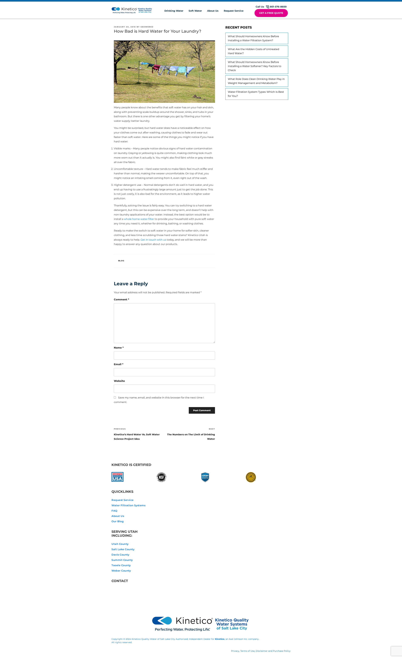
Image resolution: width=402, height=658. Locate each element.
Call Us (271, 6)
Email (118, 364)
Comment (121, 299)
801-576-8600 (125, 589)
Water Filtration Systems (128, 505)
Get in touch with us (153, 239)
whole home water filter (139, 219)
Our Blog (117, 521)
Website (119, 380)
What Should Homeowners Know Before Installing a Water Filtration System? (253, 38)
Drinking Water (173, 10)
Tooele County (121, 565)
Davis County (120, 554)
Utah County (120, 544)
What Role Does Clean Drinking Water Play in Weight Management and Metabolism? (256, 81)
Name (119, 347)
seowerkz (147, 27)
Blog (121, 261)
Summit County (122, 560)
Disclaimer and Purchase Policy (273, 651)
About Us (212, 10)
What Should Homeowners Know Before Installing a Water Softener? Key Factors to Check (254, 66)
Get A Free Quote (271, 12)
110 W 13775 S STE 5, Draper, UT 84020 (141, 604)
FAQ (114, 510)
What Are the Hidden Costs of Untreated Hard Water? (253, 51)
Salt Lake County (122, 549)
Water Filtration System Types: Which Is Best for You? (256, 93)
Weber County (121, 570)
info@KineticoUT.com (131, 597)
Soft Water (195, 10)
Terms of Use (247, 651)
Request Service (233, 10)
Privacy (235, 651)
